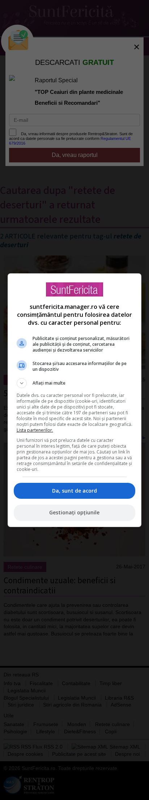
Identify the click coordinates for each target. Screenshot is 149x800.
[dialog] (75, 400)
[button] (75, 383)
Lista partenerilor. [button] (35, 430)
